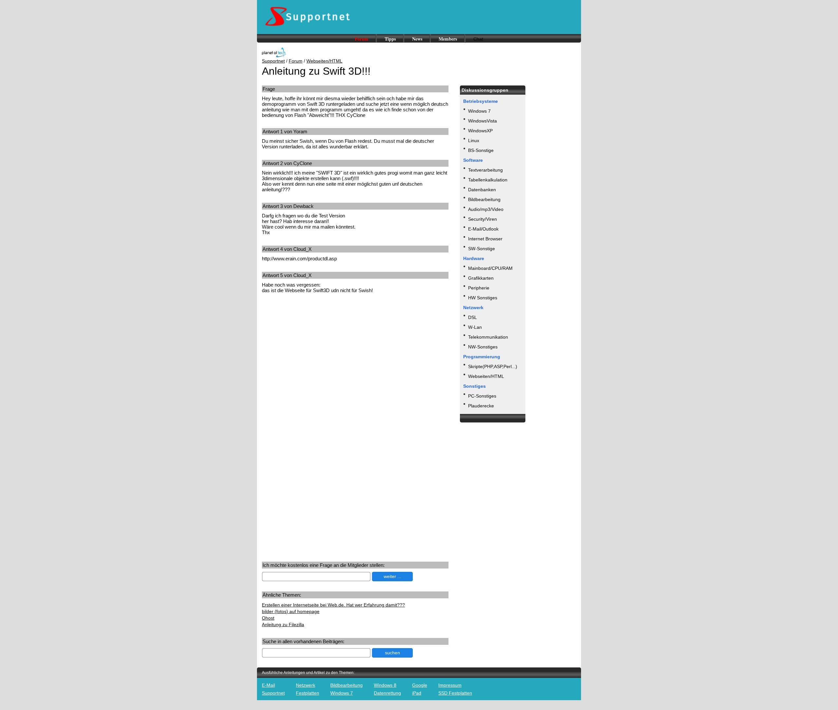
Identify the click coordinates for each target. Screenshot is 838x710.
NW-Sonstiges (483, 346)
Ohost (268, 618)
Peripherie (478, 287)
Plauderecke (481, 405)
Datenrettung (387, 693)
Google (419, 685)
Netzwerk (305, 685)
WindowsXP (480, 130)
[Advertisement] (317, 349)
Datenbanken (482, 189)
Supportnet (273, 61)
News (417, 38)
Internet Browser (485, 238)
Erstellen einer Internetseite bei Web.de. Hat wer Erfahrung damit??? (333, 604)
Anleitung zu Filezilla (283, 624)
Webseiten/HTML (324, 61)
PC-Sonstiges (482, 396)
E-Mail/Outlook (483, 229)
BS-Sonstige (481, 150)
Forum (361, 38)
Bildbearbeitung (484, 199)
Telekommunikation (488, 337)
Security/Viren (482, 219)
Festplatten (307, 693)
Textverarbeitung (485, 170)
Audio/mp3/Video (485, 209)
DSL (472, 317)
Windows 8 (385, 685)
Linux (473, 140)
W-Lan (475, 327)
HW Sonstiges (482, 297)
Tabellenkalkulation (487, 179)
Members (448, 38)
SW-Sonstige (481, 248)
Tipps (390, 38)
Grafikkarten (481, 278)
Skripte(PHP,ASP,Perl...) (492, 366)
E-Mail (268, 685)
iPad (416, 693)
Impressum (450, 685)
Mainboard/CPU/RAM (490, 268)
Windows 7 (479, 111)
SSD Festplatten (455, 693)
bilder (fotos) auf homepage (290, 611)
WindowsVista (482, 120)
